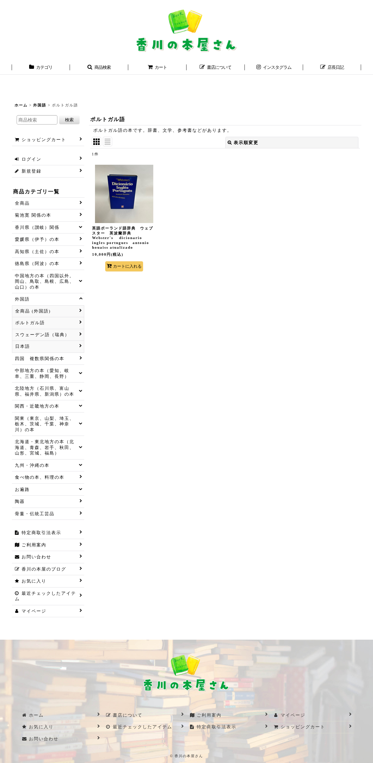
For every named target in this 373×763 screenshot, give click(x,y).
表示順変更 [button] (246, 142)
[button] (99, 68)
